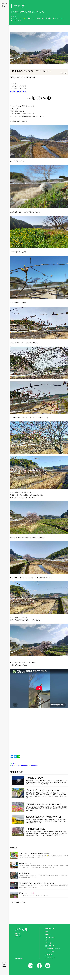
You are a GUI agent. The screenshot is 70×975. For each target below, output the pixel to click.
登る (54, 18)
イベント (48, 943)
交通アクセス (49, 946)
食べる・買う (16, 20)
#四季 (17, 77)
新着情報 (40, 18)
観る (60, 18)
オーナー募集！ (50, 951)
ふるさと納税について (52, 948)
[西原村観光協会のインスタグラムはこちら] (30, 967)
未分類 (48, 18)
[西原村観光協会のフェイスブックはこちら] (39, 967)
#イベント (13, 77)
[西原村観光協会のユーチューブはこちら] (48, 967)
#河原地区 (26, 77)
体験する (31, 18)
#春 (20, 77)
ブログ (22, 18)
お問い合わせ (48, 954)
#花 (30, 77)
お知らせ (14, 18)
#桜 (22, 77)
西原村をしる (49, 928)
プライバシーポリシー (51, 958)
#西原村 (33, 77)
